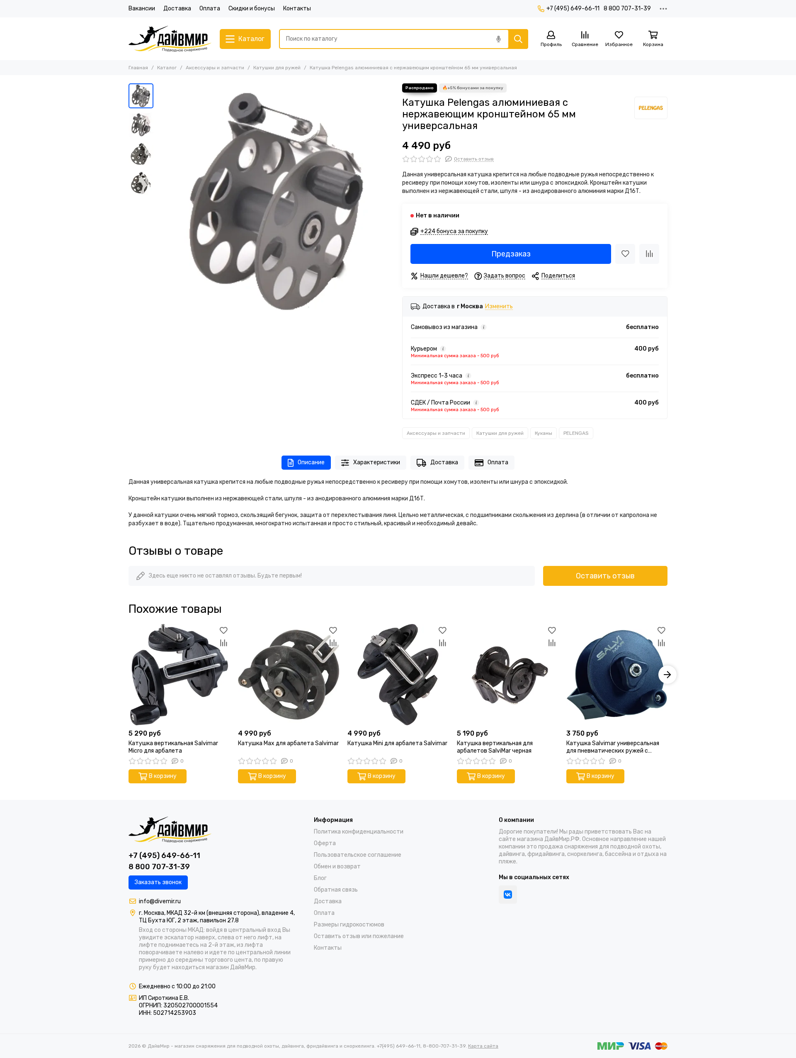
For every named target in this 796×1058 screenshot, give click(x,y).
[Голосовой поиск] (498, 39)
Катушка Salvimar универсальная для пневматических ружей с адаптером (612, 747)
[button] (162, 202)
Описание (311, 462)
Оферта (325, 843)
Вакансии (142, 8)
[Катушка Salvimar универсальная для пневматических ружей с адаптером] (616, 674)
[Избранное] (625, 254)
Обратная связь (336, 889)
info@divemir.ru (160, 901)
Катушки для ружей (277, 68)
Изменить (499, 307)
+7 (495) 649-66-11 (572, 8)
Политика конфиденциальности (358, 831)
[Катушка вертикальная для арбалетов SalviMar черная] (507, 674)
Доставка (177, 8)
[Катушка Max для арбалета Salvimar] (288, 674)
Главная (138, 68)
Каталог (167, 68)
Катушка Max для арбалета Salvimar (288, 743)
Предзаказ (511, 253)
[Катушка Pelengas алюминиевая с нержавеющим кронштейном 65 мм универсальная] (276, 201)
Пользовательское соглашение (357, 854)
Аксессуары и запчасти (215, 68)
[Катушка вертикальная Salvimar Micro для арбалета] (179, 674)
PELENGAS (576, 433)
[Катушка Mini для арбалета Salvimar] (398, 674)
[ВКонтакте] (508, 894)
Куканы (543, 433)
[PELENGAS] (651, 108)
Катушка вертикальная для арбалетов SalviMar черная (495, 747)
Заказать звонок (158, 882)
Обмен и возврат (337, 866)
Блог (320, 878)
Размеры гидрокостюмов (349, 924)
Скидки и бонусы (251, 8)
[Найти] (518, 39)
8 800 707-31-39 (627, 8)
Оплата (209, 8)
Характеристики (376, 462)
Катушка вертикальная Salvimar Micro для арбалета (173, 747)
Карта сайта (483, 1046)
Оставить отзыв (605, 575)
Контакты (297, 8)
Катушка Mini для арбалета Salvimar (397, 743)
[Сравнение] (649, 254)
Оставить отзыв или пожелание (359, 936)
